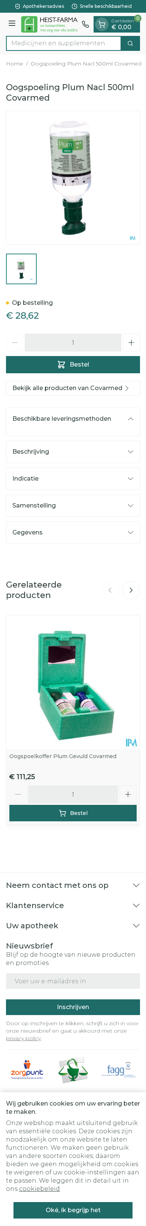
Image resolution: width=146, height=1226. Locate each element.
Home (14, 63)
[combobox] (63, 43)
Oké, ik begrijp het (73, 1210)
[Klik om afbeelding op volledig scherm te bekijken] (73, 177)
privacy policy (23, 1038)
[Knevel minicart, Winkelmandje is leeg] (102, 24)
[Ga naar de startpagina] (50, 24)
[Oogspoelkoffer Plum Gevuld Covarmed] (73, 682)
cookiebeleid (39, 1188)
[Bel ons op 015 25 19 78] (85, 24)
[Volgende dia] (131, 590)
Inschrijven (73, 1007)
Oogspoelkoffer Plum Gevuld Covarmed (62, 756)
